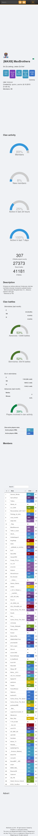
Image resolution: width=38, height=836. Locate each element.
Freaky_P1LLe (14, 560)
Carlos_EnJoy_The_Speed (17, 699)
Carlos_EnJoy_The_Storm (17, 702)
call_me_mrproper (15, 675)
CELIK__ (12, 534)
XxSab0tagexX (14, 537)
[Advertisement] (19, 33)
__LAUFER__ (14, 593)
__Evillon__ (13, 580)
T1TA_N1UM (14, 722)
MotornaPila (13, 636)
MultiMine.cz (13, 829)
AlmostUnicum (14, 573)
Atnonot (12, 649)
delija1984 (13, 521)
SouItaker (13, 738)
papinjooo (13, 682)
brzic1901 (13, 662)
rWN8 (29, 491)
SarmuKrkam (14, 498)
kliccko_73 (13, 741)
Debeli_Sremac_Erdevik (17, 781)
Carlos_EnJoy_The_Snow (17, 610)
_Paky (12, 524)
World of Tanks (12, 833)
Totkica (12, 501)
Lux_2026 (13, 507)
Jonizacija (13, 623)
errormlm (13, 567)
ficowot (12, 633)
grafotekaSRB (14, 705)
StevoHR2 (13, 554)
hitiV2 (12, 544)
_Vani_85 (13, 725)
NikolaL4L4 (13, 715)
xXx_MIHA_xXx (14, 603)
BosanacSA (13, 771)
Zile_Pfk (12, 778)
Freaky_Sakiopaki (15, 626)
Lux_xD (12, 563)
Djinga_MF (13, 669)
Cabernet (13, 774)
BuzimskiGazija (14, 656)
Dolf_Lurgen (13, 646)
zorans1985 (13, 652)
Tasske (12, 685)
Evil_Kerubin (13, 577)
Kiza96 (12, 613)
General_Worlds (15, 494)
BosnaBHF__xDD (15, 761)
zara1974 (13, 728)
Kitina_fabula (14, 629)
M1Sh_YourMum (15, 784)
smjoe (12, 764)
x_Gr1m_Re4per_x (15, 590)
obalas (12, 587)
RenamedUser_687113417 (18, 511)
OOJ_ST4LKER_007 (16, 606)
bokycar (10, 82)
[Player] (20, 2)
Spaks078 (13, 679)
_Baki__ (12, 708)
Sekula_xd (13, 504)
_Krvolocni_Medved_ (16, 751)
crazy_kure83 (14, 517)
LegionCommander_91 (16, 712)
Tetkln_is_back (14, 531)
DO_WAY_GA (14, 731)
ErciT (11, 550)
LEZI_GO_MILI (14, 596)
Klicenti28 (13, 666)
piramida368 (13, 643)
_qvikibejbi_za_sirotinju (16, 547)
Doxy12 (12, 600)
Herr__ (12, 616)
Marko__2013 (14, 672)
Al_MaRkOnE (14, 659)
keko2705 (13, 755)
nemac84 (13, 758)
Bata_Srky (13, 718)
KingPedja (13, 540)
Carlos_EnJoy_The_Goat (17, 619)
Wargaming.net (29, 833)
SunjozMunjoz (14, 689)
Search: (11, 486)
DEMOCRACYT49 (15, 639)
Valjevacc (13, 692)
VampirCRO (13, 557)
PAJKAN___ (13, 745)
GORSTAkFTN (14, 748)
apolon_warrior (17, 84)
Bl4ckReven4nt (14, 527)
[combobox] (9, 2)
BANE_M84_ (14, 768)
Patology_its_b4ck (15, 514)
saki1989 (12, 735)
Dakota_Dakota (14, 583)
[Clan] (24, 2)
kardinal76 (13, 695)
